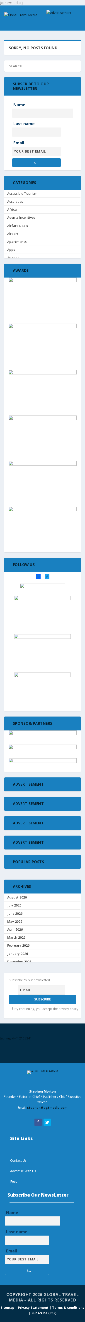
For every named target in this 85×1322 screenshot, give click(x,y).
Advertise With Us (23, 1171)
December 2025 (19, 961)
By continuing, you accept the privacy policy (45, 1009)
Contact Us (18, 1160)
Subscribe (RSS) (44, 1313)
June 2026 (14, 913)
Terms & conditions (68, 1307)
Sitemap (8, 1307)
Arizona (13, 257)
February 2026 (18, 945)
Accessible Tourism (22, 193)
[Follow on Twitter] (47, 1122)
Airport (13, 233)
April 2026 (15, 929)
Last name (24, 123)
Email (18, 142)
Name (19, 104)
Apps (11, 249)
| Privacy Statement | (33, 1307)
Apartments (17, 241)
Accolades (15, 201)
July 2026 (14, 905)
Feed (13, 1181)
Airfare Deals (17, 225)
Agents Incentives (21, 217)
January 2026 (17, 953)
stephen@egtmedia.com (47, 1107)
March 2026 (16, 937)
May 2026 (14, 921)
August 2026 (17, 897)
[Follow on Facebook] (38, 1122)
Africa (12, 209)
